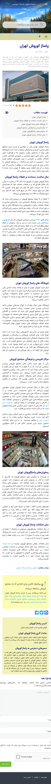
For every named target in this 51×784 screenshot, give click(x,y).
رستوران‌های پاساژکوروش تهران (34, 131)
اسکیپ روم (44, 420)
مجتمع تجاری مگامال (19, 599)
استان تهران (36, 16)
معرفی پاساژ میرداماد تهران (26, 567)
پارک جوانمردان (20, 596)
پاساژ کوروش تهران (39, 117)
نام (49, 720)
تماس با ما (27, 777)
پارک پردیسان (34, 599)
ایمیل (48, 731)
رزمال (28, 602)
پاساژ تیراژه (31, 596)
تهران (23, 16)
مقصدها (44, 777)
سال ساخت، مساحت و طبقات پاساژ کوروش (30, 120)
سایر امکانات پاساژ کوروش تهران (33, 134)
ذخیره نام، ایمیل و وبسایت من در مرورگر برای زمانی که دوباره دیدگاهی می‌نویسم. (25, 746)
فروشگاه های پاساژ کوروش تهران (33, 124)
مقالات (36, 777)
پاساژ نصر (34, 602)
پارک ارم (40, 596)
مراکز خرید (38, 51)
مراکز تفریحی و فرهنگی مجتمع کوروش (31, 127)
